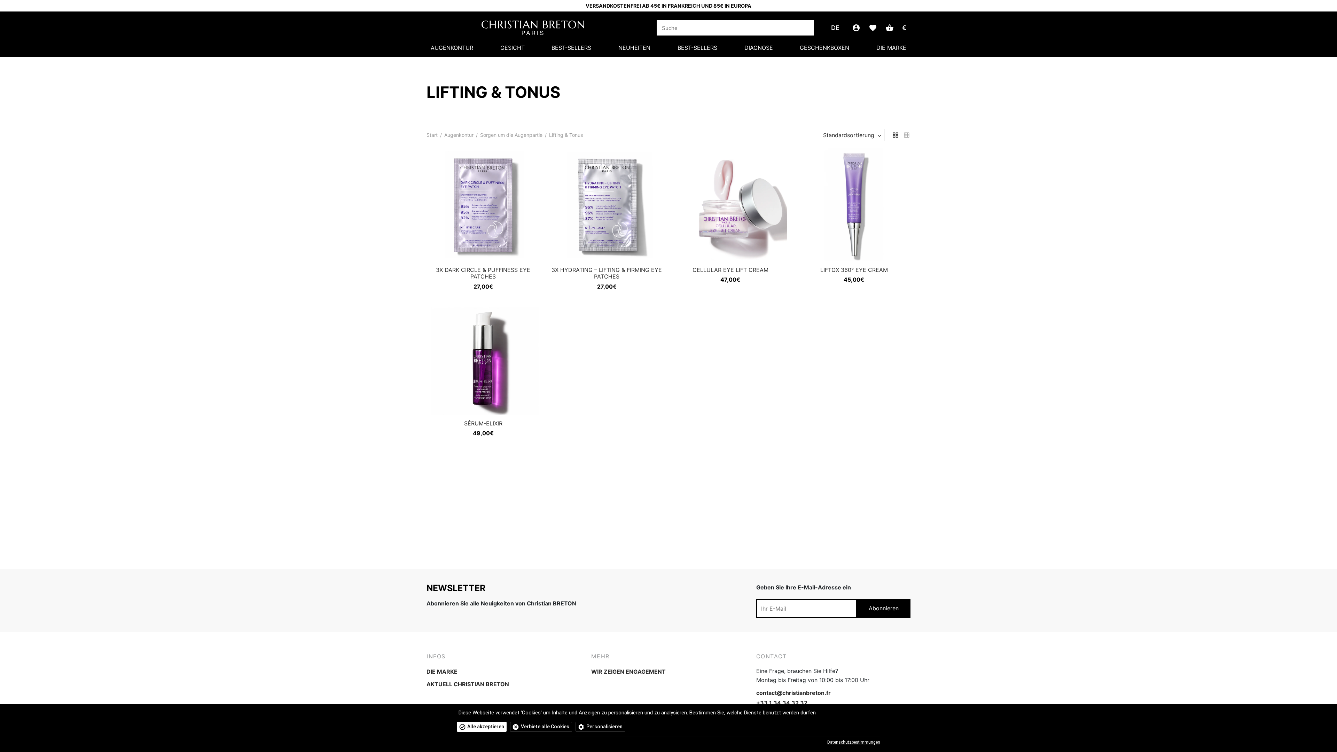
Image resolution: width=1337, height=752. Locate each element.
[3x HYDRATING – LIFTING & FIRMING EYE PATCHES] (606, 204)
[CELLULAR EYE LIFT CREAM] (730, 204)
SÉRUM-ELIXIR (483, 423)
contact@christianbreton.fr (793, 692)
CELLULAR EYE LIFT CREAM (730, 269)
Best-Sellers (571, 47)
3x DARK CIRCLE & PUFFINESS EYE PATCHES (483, 273)
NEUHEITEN (634, 47)
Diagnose (758, 47)
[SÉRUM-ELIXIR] (483, 358)
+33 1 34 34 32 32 (781, 702)
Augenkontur (452, 47)
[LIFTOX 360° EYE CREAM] (853, 204)
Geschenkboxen (824, 47)
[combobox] (853, 135)
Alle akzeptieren (485, 726)
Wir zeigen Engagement (628, 671)
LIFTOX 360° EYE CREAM (854, 269)
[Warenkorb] (889, 28)
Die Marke (891, 47)
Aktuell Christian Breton (468, 684)
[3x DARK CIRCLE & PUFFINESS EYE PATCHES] (483, 204)
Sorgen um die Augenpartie (511, 135)
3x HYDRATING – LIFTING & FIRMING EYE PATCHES (607, 273)
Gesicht (512, 47)
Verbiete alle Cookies (545, 726)
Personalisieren (604, 726)
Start (432, 135)
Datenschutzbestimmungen (853, 742)
